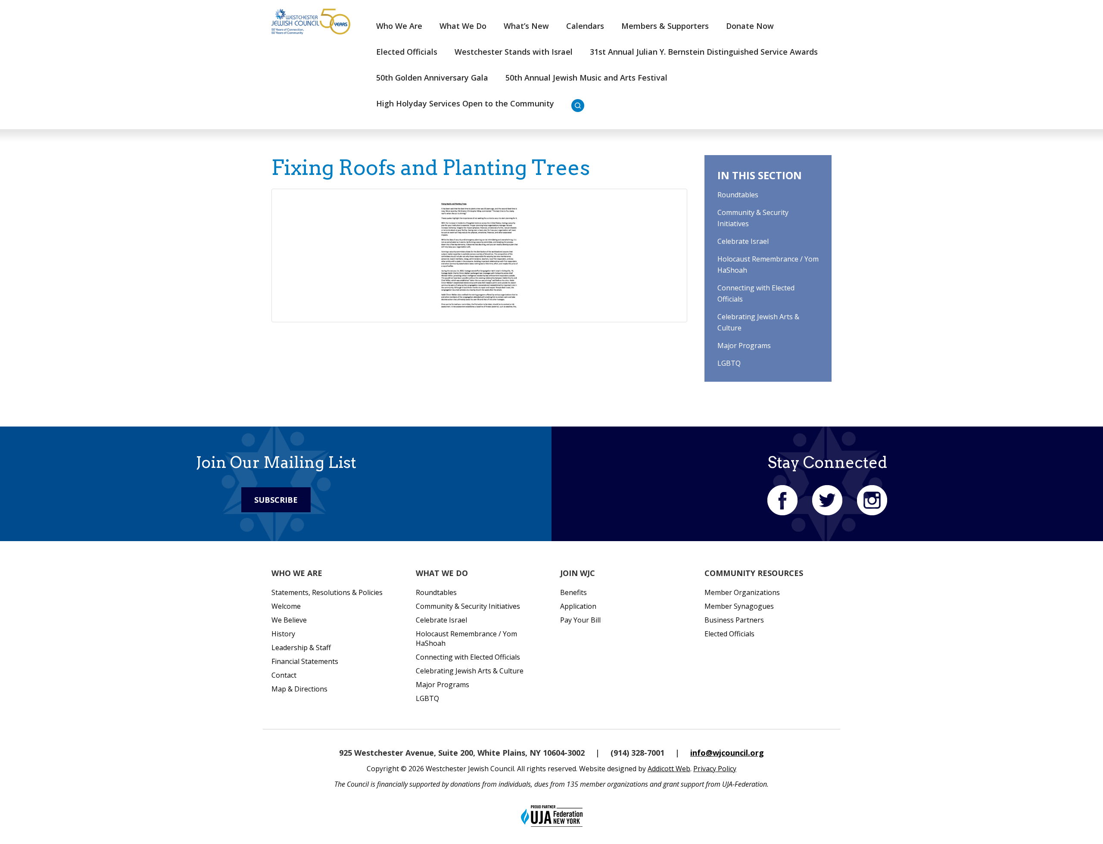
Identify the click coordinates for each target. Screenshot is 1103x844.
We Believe (289, 620)
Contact (283, 675)
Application (578, 606)
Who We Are (399, 26)
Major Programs (744, 345)
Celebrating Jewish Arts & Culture (469, 671)
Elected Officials (406, 52)
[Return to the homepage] (310, 21)
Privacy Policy (714, 768)
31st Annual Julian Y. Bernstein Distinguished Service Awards (704, 52)
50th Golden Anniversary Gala (432, 77)
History (283, 633)
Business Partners (734, 620)
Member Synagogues (739, 606)
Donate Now (750, 26)
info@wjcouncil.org (727, 752)
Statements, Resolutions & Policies (327, 592)
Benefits (573, 592)
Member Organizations (742, 592)
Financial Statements (304, 661)
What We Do (462, 26)
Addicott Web (669, 768)
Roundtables (737, 194)
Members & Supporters (665, 26)
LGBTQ (729, 363)
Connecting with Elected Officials (468, 657)
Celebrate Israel (743, 241)
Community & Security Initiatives (468, 606)
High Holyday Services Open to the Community (465, 103)
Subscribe (276, 500)
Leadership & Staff (301, 647)
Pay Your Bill (580, 620)
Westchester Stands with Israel (514, 52)
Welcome (286, 606)
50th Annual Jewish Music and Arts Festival (586, 77)
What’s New (526, 26)
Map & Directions (299, 689)
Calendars (585, 26)
